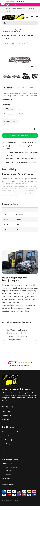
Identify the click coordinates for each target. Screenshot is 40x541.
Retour (4, 452)
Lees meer (6, 99)
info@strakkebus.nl (9, 485)
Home (4, 29)
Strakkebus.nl (13, 500)
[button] (32, 17)
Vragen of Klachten (9, 448)
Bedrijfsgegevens (8, 444)
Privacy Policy (7, 436)
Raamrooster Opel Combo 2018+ (12, 31)
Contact (5, 416)
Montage (5, 420)
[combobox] (20, 23)
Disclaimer (6, 440)
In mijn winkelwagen (20, 135)
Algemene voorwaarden (11, 432)
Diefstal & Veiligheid (14, 29)
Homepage (6, 412)
